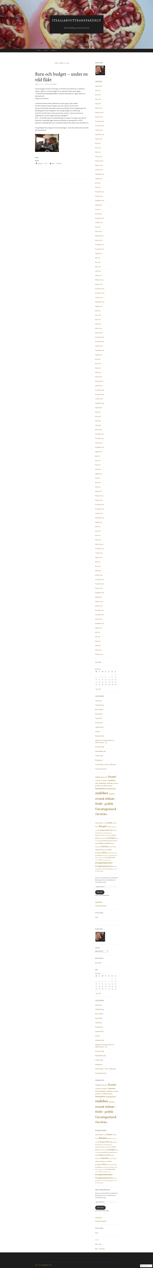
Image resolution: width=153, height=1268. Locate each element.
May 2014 (98, 535)
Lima (101, 843)
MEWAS (108, 843)
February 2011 (99, 654)
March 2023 (98, 214)
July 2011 (97, 632)
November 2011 (99, 615)
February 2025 (99, 161)
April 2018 (98, 425)
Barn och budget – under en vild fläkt (61, 77)
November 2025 (99, 126)
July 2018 (97, 412)
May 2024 (98, 187)
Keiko (107, 838)
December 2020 (99, 289)
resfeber (97, 756)
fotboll (105, 833)
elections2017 (98, 833)
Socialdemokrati (110, 858)
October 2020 (99, 298)
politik (110, 853)
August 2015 (98, 474)
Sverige (109, 860)
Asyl (113, 823)
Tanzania (97, 869)
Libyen (96, 843)
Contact (53, 50)
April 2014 (98, 540)
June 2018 (97, 416)
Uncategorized (99, 769)
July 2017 (97, 456)
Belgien (97, 827)
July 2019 (97, 359)
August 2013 (98, 557)
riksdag (108, 855)
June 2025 (98, 148)
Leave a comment (51, 84)
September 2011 (99, 623)
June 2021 (97, 262)
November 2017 (99, 438)
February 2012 (99, 601)
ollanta (102, 850)
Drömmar (98, 723)
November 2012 (99, 584)
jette (110, 835)
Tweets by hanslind (100, 1221)
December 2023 (99, 192)
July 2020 (97, 311)
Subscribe (99, 892)
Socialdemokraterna (101, 857)
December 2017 (99, 434)
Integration (98, 835)
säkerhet (115, 866)
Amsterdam (98, 823)
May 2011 (97, 641)
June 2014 (98, 531)
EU (103, 833)
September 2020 (99, 302)
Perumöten (98, 747)
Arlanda (104, 823)
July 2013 (97, 562)
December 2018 (99, 390)
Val (95, 871)
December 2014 (99, 505)
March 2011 (98, 650)
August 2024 (98, 179)
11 (99, 680)
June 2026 (98, 95)
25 (99, 685)
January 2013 (98, 575)
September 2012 (99, 593)
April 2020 (98, 324)
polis (108, 853)
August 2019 (98, 355)
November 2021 (99, 249)
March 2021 (98, 275)
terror (100, 869)
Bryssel (97, 714)
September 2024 (99, 174)
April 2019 (98, 372)
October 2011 (98, 619)
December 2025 (99, 121)
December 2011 (99, 610)
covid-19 (108, 830)
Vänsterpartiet (100, 871)
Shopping (98, 760)
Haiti (108, 833)
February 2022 (99, 236)
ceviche (96, 830)
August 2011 (98, 628)
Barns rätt (98, 709)
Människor (98, 736)
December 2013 (99, 549)
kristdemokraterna (112, 841)
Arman (97, 701)
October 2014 (99, 513)
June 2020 (98, 315)
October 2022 (99, 223)
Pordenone (114, 853)
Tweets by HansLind (101, 906)
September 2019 (99, 350)
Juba (101, 838)
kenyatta (101, 841)
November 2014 (99, 509)
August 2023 (98, 205)
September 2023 (99, 201)
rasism (99, 855)
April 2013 (98, 571)
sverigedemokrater (104, 862)
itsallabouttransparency (76, 20)
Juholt (103, 838)
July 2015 (97, 478)
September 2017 (99, 447)
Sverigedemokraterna (104, 866)
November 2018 (99, 394)
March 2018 (98, 430)
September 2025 (99, 134)
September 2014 (99, 518)
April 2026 (98, 104)
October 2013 (98, 553)
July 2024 (97, 183)
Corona (101, 830)
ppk (96, 855)
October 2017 (98, 443)
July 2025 (97, 143)
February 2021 (99, 280)
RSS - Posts (98, 1244)
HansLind (98, 902)
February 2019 (99, 381)
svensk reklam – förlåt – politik (104, 765)
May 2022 (98, 227)
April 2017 (98, 469)
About (46, 50)
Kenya (112, 838)
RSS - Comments (100, 1249)
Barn (116, 823)
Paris (110, 850)
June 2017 (97, 461)
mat (96, 731)
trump (110, 869)
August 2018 (98, 408)
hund (110, 833)
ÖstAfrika (98, 705)
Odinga (97, 850)
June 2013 (97, 566)
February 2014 (99, 544)
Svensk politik (104, 860)
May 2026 (98, 99)
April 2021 (98, 271)
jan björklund (106, 835)
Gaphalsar (98, 727)
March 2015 (98, 491)
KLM (105, 841)
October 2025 (99, 130)
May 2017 (97, 465)
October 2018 (98, 399)
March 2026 (98, 108)
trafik (106, 869)
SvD (100, 860)
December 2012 (99, 579)
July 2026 (97, 90)
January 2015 (98, 500)
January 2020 (99, 333)
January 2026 (99, 117)
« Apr (96, 689)
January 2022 (99, 240)
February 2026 (99, 112)
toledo (103, 869)
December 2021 (99, 245)
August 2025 (98, 139)
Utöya (116, 869)
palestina (106, 850)
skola (96, 857)
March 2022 (98, 231)
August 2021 (98, 253)
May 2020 (98, 320)
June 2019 (98, 364)
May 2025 (98, 152)
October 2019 (99, 346)
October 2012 (98, 588)
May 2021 (97, 267)
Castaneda (109, 827)
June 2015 (97, 482)
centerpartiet (114, 826)
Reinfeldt (105, 855)
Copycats (97, 718)
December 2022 (99, 218)
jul (105, 838)
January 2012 (98, 606)
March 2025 (98, 157)
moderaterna (97, 847)
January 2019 (99, 386)
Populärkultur (99, 751)
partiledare (98, 853)
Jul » (100, 689)
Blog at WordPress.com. (43, 1265)
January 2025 (99, 165)
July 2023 (97, 209)
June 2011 (97, 637)
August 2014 (98, 522)
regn (102, 855)
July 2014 (97, 527)
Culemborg (114, 830)
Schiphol (112, 855)
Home (38, 50)
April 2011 (98, 645)
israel (103, 835)
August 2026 (98, 86)
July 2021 (97, 258)
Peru (104, 852)
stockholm (97, 860)
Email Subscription (102, 1190)
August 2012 (98, 597)
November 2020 (99, 293)
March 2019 (98, 377)
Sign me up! (100, 1207)
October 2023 (99, 196)
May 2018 (97, 421)
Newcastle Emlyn (112, 847)
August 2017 (98, 452)
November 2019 (99, 341)
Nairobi (104, 846)
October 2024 (99, 170)
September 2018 (99, 403)
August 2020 (98, 306)
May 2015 (97, 487)
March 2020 (98, 328)
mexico (112, 843)
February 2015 (99, 496)
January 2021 (98, 284)
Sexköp (115, 855)
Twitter (113, 869)
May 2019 (98, 368)
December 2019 (99, 337)
